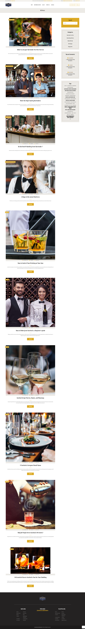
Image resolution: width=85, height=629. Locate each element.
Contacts (56, 614)
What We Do (18, 613)
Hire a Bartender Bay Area (70, 107)
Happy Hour (11, 66)
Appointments (64, 620)
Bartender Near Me (74, 85)
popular (68, 114)
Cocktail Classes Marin (70, 100)
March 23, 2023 (25, 46)
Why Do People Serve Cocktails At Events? (30, 533)
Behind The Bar (7, 66)
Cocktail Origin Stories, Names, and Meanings (30, 398)
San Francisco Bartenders (70, 117)
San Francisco (72, 114)
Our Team (18, 620)
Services (24, 611)
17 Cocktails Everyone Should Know (30, 465)
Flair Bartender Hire (67, 105)
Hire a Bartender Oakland (70, 109)
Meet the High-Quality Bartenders (30, 101)
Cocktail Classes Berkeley (73, 98)
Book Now (24, 613)
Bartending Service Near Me (72, 95)
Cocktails (56, 618)
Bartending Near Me (67, 95)
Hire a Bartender (74, 105)
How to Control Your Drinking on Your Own (30, 263)
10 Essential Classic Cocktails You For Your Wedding (30, 577)
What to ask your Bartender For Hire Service (30, 50)
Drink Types (7, 212)
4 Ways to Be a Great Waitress (30, 197)
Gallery (17, 616)
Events (17, 614)
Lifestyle (24, 620)
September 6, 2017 (25, 260)
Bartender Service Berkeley (70, 87)
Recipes (63, 613)
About (17, 611)
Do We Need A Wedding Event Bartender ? (30, 146)
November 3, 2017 (25, 97)
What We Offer (57, 613)
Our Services (57, 620)
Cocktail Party (57, 617)
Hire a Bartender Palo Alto (70, 111)
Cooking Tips (25, 618)
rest (69, 114)
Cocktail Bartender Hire (70, 97)
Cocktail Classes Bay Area (67, 98)
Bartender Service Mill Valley (70, 92)
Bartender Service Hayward (70, 90)
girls (71, 105)
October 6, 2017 (26, 143)
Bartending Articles (8, 117)
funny (69, 105)
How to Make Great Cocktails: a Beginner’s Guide (30, 330)
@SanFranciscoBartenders (42, 610)
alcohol (65, 85)
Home (56, 611)
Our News (18, 618)
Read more (30, 58)
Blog (24, 614)
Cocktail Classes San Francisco (69, 103)
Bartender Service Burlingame (70, 89)
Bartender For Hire (11, 19)
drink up (74, 103)
